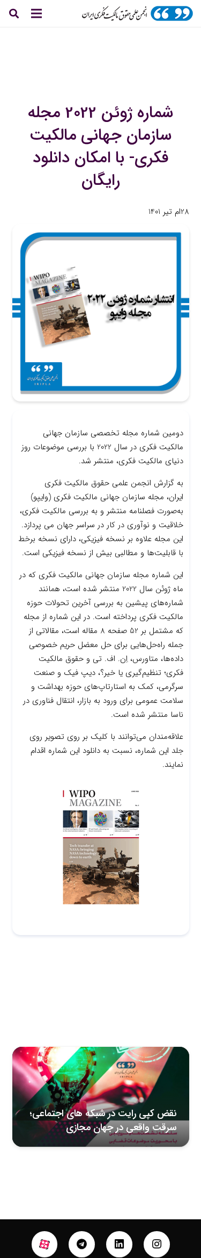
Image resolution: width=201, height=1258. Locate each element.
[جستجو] (14, 13)
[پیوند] (137, 13)
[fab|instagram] (157, 1244)
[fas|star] (45, 1244)
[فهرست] (36, 13)
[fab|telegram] (82, 1244)
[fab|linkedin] (119, 1244)
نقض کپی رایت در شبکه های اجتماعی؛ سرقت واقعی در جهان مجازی (102, 1120)
